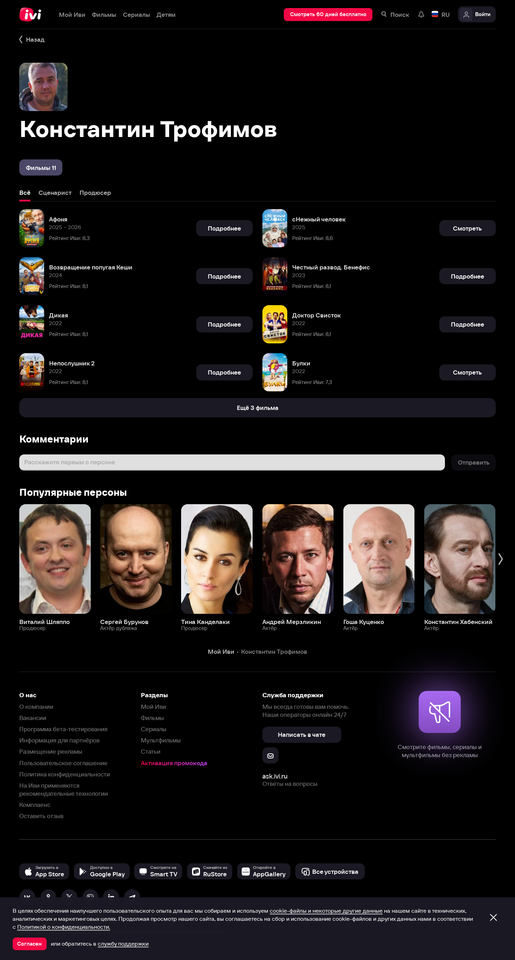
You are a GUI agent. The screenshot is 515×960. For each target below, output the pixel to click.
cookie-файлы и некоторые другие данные (326, 910)
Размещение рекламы (50, 751)
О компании (36, 706)
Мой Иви (153, 706)
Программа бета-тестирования (63, 729)
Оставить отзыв (41, 815)
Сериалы (153, 729)
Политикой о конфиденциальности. (63, 927)
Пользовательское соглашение (63, 763)
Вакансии (32, 717)
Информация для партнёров (59, 740)
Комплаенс (34, 804)
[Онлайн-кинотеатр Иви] (32, 14)
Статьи (150, 751)
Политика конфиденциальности (64, 774)
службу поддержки (123, 943)
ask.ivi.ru (275, 776)
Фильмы (152, 717)
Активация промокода (174, 763)
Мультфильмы (161, 740)
